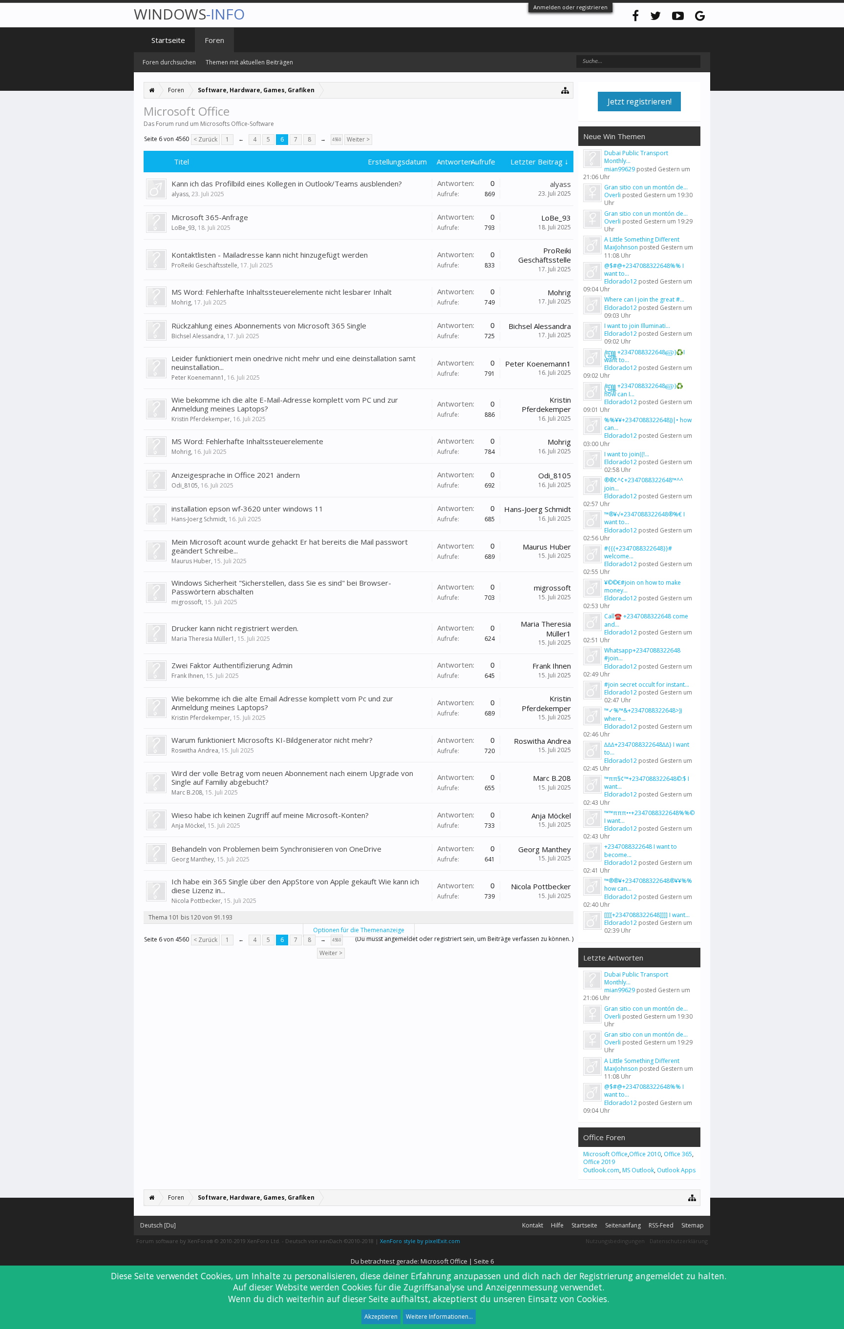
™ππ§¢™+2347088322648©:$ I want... (646, 783)
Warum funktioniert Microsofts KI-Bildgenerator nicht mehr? (272, 740)
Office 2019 (599, 1162)
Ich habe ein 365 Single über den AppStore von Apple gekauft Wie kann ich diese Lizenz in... (295, 886)
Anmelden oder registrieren (570, 7)
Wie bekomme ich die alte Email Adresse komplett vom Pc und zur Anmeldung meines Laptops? (282, 703)
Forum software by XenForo (208, 1241)
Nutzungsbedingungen (615, 1241)
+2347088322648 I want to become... (640, 850)
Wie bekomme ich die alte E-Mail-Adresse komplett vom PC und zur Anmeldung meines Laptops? (284, 404)
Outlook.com (601, 1170)
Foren (214, 40)
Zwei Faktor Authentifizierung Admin (232, 665)
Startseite (168, 40)
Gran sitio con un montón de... (646, 187)
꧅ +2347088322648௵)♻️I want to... (644, 356)
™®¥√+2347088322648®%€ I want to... (644, 518)
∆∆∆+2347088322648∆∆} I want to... (646, 748)
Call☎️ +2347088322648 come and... (646, 620)
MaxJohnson (621, 247)
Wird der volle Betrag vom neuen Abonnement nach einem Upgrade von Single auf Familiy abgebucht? (292, 777)
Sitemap (692, 1225)
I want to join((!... (626, 454)
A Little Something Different (641, 239)
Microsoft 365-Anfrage (209, 217)
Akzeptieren (381, 1316)
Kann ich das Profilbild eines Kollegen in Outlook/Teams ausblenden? (286, 183)
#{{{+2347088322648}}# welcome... (638, 552)
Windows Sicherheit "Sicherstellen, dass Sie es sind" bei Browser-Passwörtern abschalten (281, 587)
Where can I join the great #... (644, 299)
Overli (612, 195)
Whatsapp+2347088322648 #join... (642, 654)
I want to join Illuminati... (637, 326)
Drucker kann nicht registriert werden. (234, 628)
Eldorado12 (620, 281)
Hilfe (557, 1225)
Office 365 (678, 1154)
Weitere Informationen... (439, 1316)
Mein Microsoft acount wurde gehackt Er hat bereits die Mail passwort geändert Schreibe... (289, 546)
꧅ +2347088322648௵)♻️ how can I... (643, 390)
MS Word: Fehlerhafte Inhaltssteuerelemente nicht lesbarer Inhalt (281, 292)
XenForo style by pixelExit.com (420, 1241)
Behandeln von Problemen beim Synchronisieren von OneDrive (276, 849)
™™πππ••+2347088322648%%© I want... (649, 817)
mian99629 (619, 169)
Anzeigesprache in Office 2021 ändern (235, 475)
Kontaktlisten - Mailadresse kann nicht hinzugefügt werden (269, 255)
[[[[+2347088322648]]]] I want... (647, 915)
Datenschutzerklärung (679, 1241)
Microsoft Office (605, 1154)
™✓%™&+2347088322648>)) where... (643, 714)
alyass (180, 194)
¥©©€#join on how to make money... (642, 586)
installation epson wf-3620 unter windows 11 (247, 508)
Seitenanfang (623, 1225)
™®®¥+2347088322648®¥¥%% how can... (648, 885)
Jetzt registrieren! (640, 101)
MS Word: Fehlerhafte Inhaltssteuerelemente (247, 441)
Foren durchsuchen (169, 62)
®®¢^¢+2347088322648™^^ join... (643, 484)
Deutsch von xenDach (329, 1241)
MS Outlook (638, 1170)
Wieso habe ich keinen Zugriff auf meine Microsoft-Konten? (270, 815)
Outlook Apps (676, 1170)
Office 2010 (645, 1154)
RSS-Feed (661, 1225)
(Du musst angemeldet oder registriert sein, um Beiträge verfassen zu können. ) (464, 939)
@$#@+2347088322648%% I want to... (644, 270)
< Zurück (205, 139)
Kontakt (532, 1225)
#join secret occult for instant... (646, 684)
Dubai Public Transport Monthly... (636, 157)
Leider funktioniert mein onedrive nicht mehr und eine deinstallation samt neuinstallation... (293, 362)
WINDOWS (189, 14)
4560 (336, 139)
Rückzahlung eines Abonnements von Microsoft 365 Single (268, 325)
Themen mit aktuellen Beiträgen (249, 62)
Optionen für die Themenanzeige (358, 930)
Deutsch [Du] (158, 1225)
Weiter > (358, 139)
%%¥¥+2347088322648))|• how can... (648, 424)
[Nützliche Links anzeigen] (565, 90)
